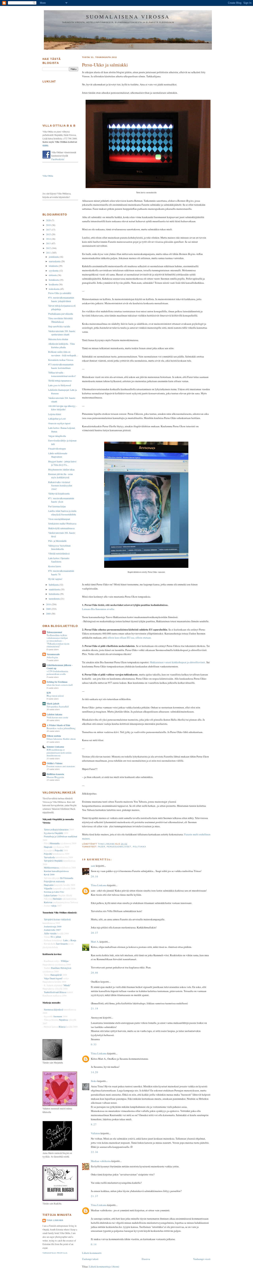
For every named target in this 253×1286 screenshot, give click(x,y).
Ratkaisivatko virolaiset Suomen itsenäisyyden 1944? (60, 486)
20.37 (94, 932)
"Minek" (67, 985)
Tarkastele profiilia (54, 1253)
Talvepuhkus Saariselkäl (58, 706)
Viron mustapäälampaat (59, 519)
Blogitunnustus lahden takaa (61, 469)
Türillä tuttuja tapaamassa (60, 380)
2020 (48, 220)
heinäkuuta (54, 279)
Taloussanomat (54, 632)
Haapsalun (49, 884)
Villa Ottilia (47, 175)
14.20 (94, 1072)
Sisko (94, 1081)
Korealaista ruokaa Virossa (60, 359)
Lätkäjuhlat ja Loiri (57, 418)
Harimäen (57, 898)
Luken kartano (50, 895)
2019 (48, 225)
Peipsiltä (59, 850)
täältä (45, 145)
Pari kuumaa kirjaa (57, 506)
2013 (48, 243)
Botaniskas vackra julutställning (61, 728)
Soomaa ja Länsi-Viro (54, 891)
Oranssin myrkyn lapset (59, 423)
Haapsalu (48, 846)
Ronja (73, 940)
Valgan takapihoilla (57, 436)
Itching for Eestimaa (57, 682)
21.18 (94, 1008)
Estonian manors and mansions (61, 766)
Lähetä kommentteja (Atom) (104, 1266)
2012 (48, 248)
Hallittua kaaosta (55, 774)
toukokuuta (54, 288)
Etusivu (146, 1259)
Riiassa (62, 1026)
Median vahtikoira (101, 1161)
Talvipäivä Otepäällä (53, 860)
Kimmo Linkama (55, 746)
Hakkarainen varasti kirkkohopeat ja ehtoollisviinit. (178, 662)
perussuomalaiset (119, 847)
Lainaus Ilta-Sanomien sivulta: (98, 609)
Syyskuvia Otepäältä (53, 833)
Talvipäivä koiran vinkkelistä (57, 919)
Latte (65, 940)
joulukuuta (54, 256)
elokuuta (53, 275)
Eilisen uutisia (54, 736)
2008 (48, 613)
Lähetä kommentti (92, 1253)
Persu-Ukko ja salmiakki (59, 293)
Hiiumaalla (54, 843)
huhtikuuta (54, 584)
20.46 (94, 972)
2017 (48, 229)
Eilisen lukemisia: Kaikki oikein (61, 738)
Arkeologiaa (52, 657)
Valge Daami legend (53, 978)
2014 (48, 238)
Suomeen (57, 1016)
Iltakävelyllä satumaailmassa (61, 528)
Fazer (101, 847)
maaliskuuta (54, 589)
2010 (48, 604)
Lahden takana (54, 714)
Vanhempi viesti (202, 1259)
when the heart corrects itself (60, 684)
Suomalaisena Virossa (128, 16)
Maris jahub (53, 703)
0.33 (94, 1044)
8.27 (94, 1124)
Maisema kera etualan (58, 339)
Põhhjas (65, 961)
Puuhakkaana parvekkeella (60, 313)
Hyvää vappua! (55, 578)
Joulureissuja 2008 (52, 926)
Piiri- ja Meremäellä (57, 540)
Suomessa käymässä (53, 1009)
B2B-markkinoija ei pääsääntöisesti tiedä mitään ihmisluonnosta (59, 752)
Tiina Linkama (99, 885)
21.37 (94, 1196)
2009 (48, 608)
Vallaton (95, 1133)
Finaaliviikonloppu (57, 448)
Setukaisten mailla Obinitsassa (62, 523)
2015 (48, 234)
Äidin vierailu (50, 933)
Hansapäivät (56, 974)
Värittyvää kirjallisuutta (59, 493)
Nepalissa (63, 1019)
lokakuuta (54, 265)
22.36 (94, 1152)
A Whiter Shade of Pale (58, 725)
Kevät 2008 (49, 874)
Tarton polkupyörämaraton (56, 829)
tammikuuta (54, 598)
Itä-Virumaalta (66, 878)
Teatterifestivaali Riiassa (55, 992)
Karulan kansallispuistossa (56, 871)
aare (93, 865)
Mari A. (95, 941)
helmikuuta (54, 593)
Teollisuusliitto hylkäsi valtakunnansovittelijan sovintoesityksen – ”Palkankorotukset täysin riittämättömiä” (58, 641)
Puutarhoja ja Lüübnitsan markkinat (60, 836)
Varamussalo (53, 654)
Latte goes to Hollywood (59, 385)
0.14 (94, 1244)
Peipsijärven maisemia (54, 881)
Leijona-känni (54, 414)
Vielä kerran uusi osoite (57, 717)
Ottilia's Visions (54, 763)
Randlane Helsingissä (61, 967)
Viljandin (48, 888)
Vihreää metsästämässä (59, 553)
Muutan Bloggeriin (55, 777)
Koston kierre (54, 566)
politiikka (139, 847)
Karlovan (48, 902)
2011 (48, 252)
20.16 (94, 876)
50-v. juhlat (55, 936)
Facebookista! (57, 159)
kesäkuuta (54, 284)
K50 (49, 692)
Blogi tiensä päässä (55, 695)
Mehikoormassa (51, 867)
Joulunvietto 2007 (52, 929)
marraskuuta (55, 261)
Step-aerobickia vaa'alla (59, 326)
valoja (53, 905)
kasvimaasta (62, 943)
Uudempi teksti (90, 1259)
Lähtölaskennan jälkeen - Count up (60, 666)
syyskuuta (54, 270)
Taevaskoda (49, 857)
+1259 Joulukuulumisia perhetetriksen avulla (57, 672)
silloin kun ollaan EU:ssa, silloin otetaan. (129, 637)
